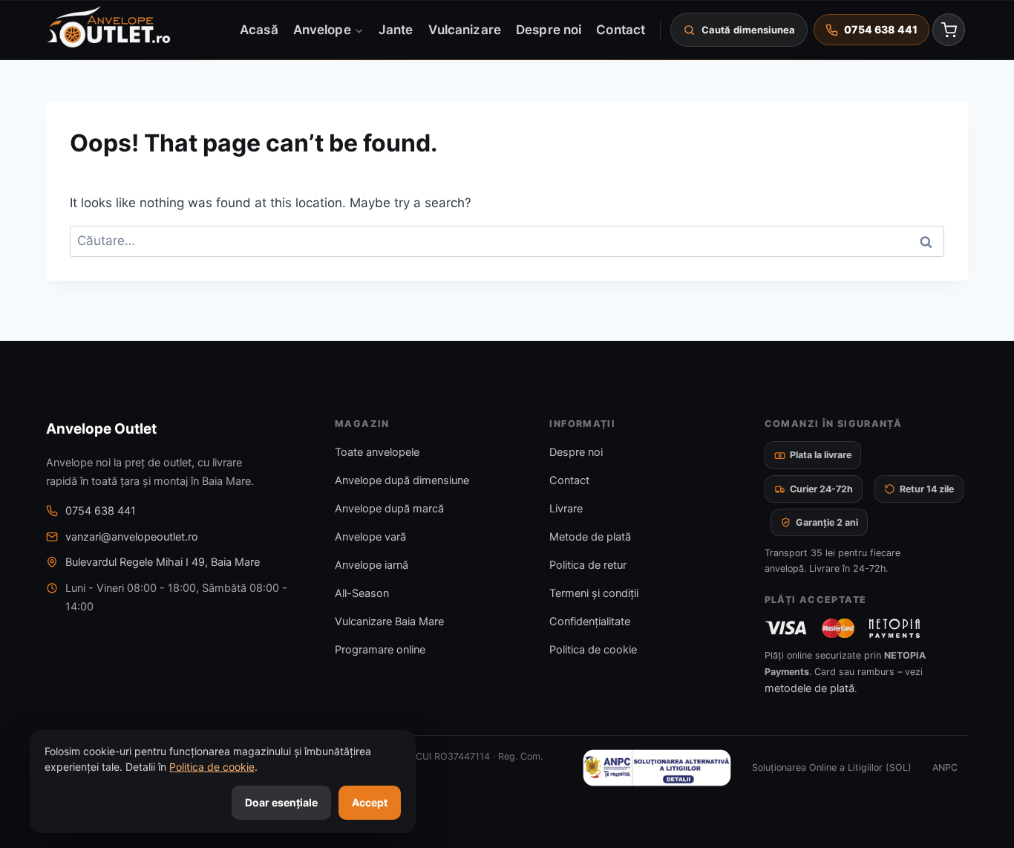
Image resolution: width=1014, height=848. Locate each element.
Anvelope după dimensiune (402, 480)
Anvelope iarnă (371, 565)
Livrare (566, 508)
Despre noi (548, 29)
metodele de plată (809, 688)
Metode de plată (590, 537)
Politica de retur (588, 565)
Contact (620, 29)
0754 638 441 (100, 511)
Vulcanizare (464, 29)
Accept (369, 802)
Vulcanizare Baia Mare (389, 621)
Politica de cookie (593, 649)
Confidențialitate (589, 621)
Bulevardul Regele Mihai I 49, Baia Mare (162, 562)
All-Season (362, 593)
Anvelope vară (370, 537)
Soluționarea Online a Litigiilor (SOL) (832, 767)
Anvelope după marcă (389, 508)
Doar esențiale (281, 802)
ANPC (945, 767)
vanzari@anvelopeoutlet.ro (131, 537)
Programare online (380, 649)
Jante (396, 29)
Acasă (259, 29)
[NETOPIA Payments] (894, 628)
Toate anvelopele (377, 452)
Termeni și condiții (593, 593)
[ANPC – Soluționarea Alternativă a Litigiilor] (657, 767)
